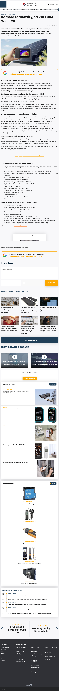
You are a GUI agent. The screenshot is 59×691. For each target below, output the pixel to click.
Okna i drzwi (4, 653)
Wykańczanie (4, 657)
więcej (53, 384)
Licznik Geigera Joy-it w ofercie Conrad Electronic (17, 409)
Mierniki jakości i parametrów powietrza (29, 563)
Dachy (2, 651)
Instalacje (3, 655)
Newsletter (4, 658)
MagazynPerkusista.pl (36, 655)
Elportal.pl (33, 671)
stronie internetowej (20, 226)
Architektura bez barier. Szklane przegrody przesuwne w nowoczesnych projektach (30, 609)
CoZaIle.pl (18, 655)
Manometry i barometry (29, 544)
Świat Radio (33, 672)
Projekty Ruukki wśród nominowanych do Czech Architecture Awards (26, 604)
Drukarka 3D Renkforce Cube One (12, 427)
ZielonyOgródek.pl (20, 659)
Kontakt (3, 660)
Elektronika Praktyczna (36, 669)
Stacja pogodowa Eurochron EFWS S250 (14, 445)
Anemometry (29, 524)
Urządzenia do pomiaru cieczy (29, 583)
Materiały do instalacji (6, 9)
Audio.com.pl (34, 651)
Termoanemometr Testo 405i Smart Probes (15, 462)
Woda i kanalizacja (34, 9)
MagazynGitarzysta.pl (36, 653)
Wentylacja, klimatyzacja (46, 9)
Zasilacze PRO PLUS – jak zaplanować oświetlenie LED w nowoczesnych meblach (29, 613)
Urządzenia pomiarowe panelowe (29, 504)
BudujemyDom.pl (20, 651)
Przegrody (3, 649)
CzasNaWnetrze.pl (20, 661)
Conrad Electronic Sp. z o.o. (29, 372)
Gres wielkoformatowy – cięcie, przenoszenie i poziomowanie (24, 595)
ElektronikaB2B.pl (35, 665)
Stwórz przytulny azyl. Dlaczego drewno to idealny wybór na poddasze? (27, 599)
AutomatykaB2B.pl (35, 667)
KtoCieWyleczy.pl (49, 659)
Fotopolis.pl (48, 652)
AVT (8, 689)
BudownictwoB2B (11, 593)
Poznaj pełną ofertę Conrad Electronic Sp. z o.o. (29, 156)
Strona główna (5, 647)
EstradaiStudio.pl (35, 656)
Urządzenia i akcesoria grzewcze (21, 9)
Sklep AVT (16, 689)
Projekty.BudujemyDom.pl (22, 653)
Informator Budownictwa (19, 657)
